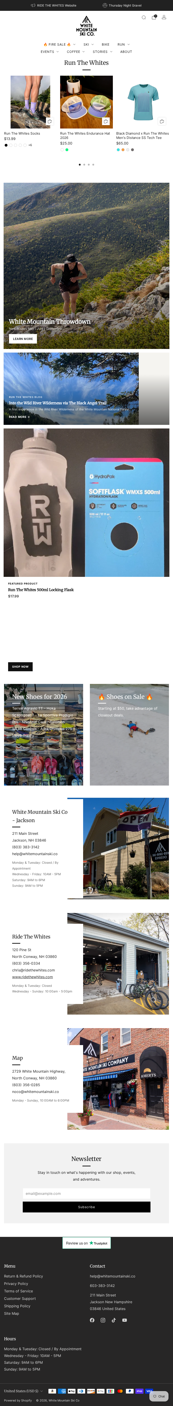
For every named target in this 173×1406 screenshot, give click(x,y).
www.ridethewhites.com (32, 977)
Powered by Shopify (18, 1400)
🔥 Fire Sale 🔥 (57, 44)
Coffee (73, 52)
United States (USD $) (21, 1391)
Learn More (23, 339)
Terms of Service (18, 1291)
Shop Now (20, 666)
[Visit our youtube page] (124, 1320)
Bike (105, 44)
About (126, 52)
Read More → (19, 417)
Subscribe (86, 1207)
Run (121, 44)
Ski (86, 44)
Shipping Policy (17, 1306)
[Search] (143, 17)
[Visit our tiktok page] (113, 1320)
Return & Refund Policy (23, 1276)
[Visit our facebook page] (92, 1320)
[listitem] (54, 5)
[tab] (80, 165)
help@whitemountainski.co (112, 1276)
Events (47, 52)
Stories (100, 52)
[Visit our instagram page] (103, 1320)
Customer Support (20, 1298)
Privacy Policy (16, 1283)
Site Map (11, 1313)
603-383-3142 (102, 1285)
